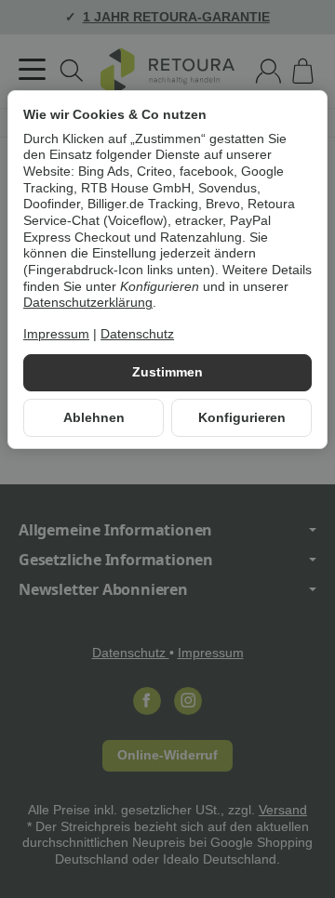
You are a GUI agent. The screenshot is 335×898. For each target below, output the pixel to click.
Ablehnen (94, 418)
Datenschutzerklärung (88, 303)
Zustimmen (167, 372)
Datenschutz (137, 334)
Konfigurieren (242, 418)
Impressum (56, 334)
